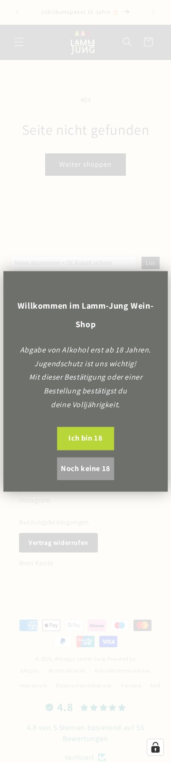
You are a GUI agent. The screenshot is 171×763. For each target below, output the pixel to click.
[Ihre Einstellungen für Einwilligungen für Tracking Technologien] (155, 747)
